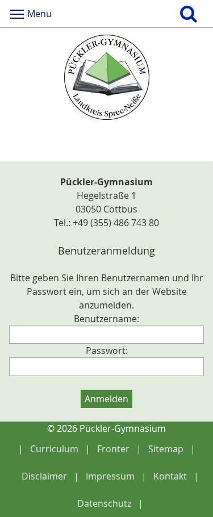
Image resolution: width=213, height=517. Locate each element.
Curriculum (54, 449)
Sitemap (165, 449)
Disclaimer (44, 476)
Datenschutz (104, 503)
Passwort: (107, 350)
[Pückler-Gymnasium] (106, 77)
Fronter (113, 449)
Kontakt (170, 476)
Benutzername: (106, 318)
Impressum (110, 476)
